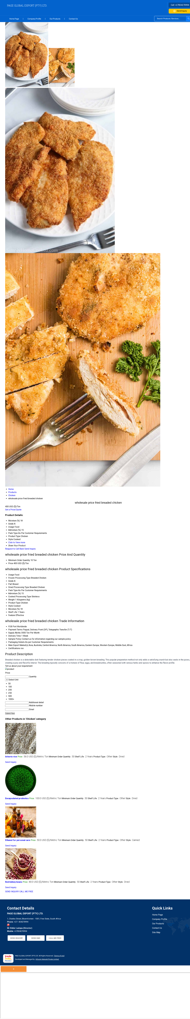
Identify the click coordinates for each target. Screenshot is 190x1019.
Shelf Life (12, 612)
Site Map (156, 932)
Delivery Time (14, 636)
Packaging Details (16, 642)
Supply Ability (14, 633)
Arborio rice (11, 756)
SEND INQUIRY (12, 891)
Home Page (14, 19)
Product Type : (102, 756)
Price (10, 563)
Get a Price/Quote (13, 509)
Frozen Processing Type (19, 578)
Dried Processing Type (18, 587)
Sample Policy (14, 639)
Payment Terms (15, 629)
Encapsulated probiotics (17, 798)
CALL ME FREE (26, 891)
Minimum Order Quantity (19, 560)
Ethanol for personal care (17, 840)
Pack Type (13, 590)
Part (10, 584)
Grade (11, 581)
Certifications (14, 648)
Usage (11, 575)
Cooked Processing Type (19, 596)
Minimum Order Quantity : (61, 756)
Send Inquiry (30, 549)
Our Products (55, 19)
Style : (118, 756)
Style (10, 606)
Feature (11, 615)
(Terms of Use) (59, 956)
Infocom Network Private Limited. (47, 959)
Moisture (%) (14, 609)
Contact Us (73, 19)
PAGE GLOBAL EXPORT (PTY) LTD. (27, 5)
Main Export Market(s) (18, 645)
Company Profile (34, 19)
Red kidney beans (13, 882)
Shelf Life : (84, 756)
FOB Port (12, 626)
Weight (11, 599)
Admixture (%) (14, 593)
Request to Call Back (14, 549)
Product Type (14, 603)
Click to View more (16, 542)
